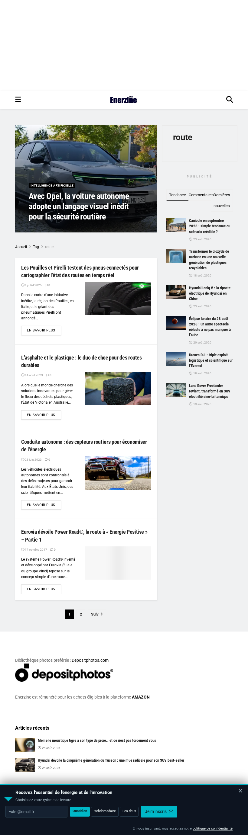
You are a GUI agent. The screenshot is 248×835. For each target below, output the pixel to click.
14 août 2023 (33, 375)
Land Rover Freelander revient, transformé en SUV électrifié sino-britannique (209, 391)
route (49, 247)
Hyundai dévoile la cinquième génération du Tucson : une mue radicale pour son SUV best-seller (111, 760)
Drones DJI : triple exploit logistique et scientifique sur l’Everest (211, 360)
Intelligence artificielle (52, 185)
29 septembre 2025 (75, 228)
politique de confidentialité (213, 828)
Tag (36, 247)
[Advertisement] (124, 45)
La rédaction (45, 228)
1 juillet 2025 (33, 285)
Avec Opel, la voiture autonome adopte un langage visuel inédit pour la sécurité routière (79, 206)
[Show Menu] (18, 100)
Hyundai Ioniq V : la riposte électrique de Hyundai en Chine (209, 293)
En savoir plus (44, 330)
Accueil (21, 247)
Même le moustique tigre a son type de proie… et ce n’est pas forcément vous (97, 740)
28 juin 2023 (33, 459)
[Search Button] (229, 100)
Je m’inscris (156, 811)
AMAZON (141, 697)
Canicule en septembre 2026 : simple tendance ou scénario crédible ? (209, 226)
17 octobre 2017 (35, 549)
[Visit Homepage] (123, 100)
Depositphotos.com (90, 660)
